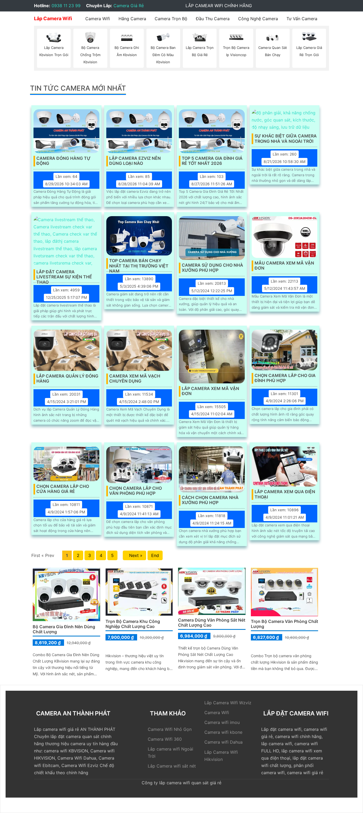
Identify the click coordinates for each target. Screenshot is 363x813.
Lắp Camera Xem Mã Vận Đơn (210, 391)
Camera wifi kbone (223, 732)
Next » (134, 555)
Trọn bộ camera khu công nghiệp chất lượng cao (132, 624)
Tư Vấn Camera (301, 18)
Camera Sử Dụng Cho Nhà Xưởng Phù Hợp (212, 268)
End (155, 555)
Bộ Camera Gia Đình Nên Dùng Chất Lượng (64, 629)
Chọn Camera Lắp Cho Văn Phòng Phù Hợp (135, 491)
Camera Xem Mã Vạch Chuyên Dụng (134, 379)
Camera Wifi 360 (165, 739)
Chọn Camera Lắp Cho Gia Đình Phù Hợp (285, 378)
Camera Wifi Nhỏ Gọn (170, 729)
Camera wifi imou (222, 722)
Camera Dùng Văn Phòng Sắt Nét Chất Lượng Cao (211, 622)
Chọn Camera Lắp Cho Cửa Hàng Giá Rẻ (62, 489)
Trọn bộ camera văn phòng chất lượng (284, 624)
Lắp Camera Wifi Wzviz (227, 702)
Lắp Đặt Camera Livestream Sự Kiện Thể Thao (64, 274)
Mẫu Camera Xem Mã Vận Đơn (284, 266)
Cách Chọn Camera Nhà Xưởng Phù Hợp (210, 500)
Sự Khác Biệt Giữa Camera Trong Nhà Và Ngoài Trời (286, 138)
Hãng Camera (132, 18)
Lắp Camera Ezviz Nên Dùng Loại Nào (135, 161)
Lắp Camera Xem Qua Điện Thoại (285, 494)
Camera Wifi (97, 18)
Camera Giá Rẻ (128, 5)
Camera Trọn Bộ (171, 18)
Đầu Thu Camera (213, 18)
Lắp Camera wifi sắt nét (172, 766)
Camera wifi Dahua (223, 742)
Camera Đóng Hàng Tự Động (63, 161)
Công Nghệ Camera (258, 18)
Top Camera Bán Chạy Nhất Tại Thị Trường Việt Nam (138, 263)
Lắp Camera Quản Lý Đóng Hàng (67, 379)
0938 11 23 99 (66, 5)
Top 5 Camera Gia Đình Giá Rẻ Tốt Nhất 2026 (212, 161)
